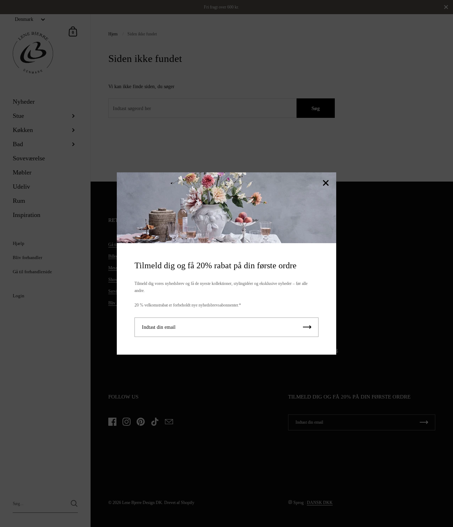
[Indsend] (307, 327)
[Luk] (325, 183)
